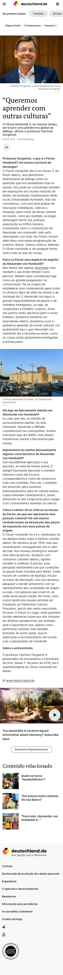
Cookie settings (12, 919)
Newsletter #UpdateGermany (31, 749)
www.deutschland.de (20, 680)
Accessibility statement (17, 911)
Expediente (9, 881)
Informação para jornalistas (20, 904)
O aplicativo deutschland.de (20, 888)
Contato (7, 866)
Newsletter (9, 896)
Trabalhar (38, 13)
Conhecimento (32, 25)
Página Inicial (12, 25)
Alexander (41, 267)
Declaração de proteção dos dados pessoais (30, 873)
